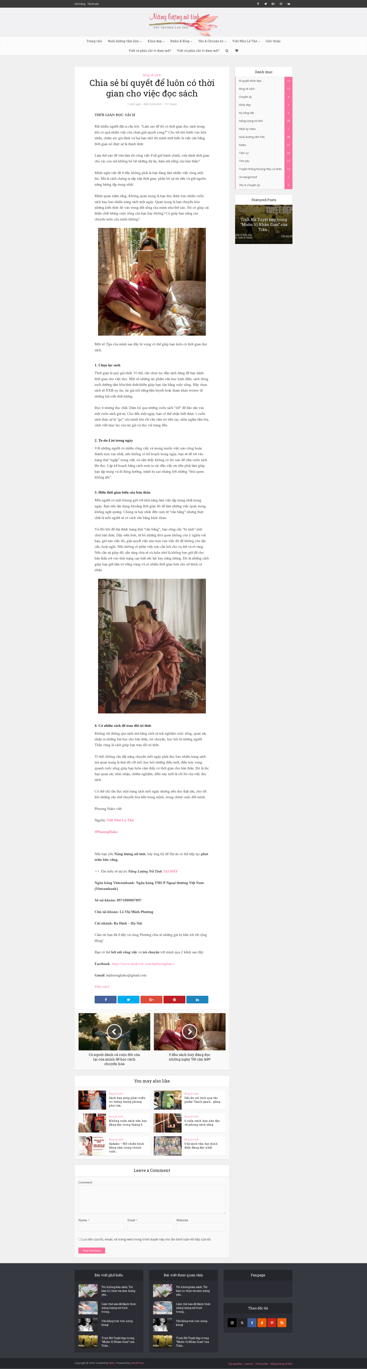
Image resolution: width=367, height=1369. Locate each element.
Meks (112, 1363)
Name (83, 1220)
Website (182, 1220)
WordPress (137, 1363)
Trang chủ (94, 41)
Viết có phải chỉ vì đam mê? (150, 51)
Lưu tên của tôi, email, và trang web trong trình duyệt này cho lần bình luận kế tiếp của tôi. (146, 1239)
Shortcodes (262, 1363)
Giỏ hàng (80, 4)
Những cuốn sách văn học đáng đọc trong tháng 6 (128, 1122)
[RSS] (281, 1322)
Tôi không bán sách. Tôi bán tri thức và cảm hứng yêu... (118, 1290)
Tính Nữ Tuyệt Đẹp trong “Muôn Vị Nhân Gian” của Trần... (263, 224)
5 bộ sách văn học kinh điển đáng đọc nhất (201, 1145)
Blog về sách (152, 75)
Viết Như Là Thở (244, 41)
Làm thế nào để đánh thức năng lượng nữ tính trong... (118, 1307)
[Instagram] (232, 1322)
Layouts (248, 1363)
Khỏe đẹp (155, 41)
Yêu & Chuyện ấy (211, 41)
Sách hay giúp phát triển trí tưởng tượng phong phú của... (127, 1102)
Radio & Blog (179, 41)
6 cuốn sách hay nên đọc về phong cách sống (202, 1122)
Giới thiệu (273, 41)
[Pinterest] (271, 1322)
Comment (85, 1182)
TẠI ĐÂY (170, 871)
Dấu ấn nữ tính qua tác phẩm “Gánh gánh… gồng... (203, 1099)
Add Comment (153, 104)
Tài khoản (93, 4)
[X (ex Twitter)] (242, 1322)
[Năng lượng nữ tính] (183, 24)
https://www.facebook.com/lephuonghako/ (143, 964)
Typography (235, 1363)
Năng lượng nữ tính (281, 1363)
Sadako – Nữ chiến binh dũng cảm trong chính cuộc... (126, 1147)
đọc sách (103, 986)
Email (132, 1220)
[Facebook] (252, 1322)
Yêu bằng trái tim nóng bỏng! (117, 1323)
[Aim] (261, 1322)
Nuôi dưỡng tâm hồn (123, 41)
